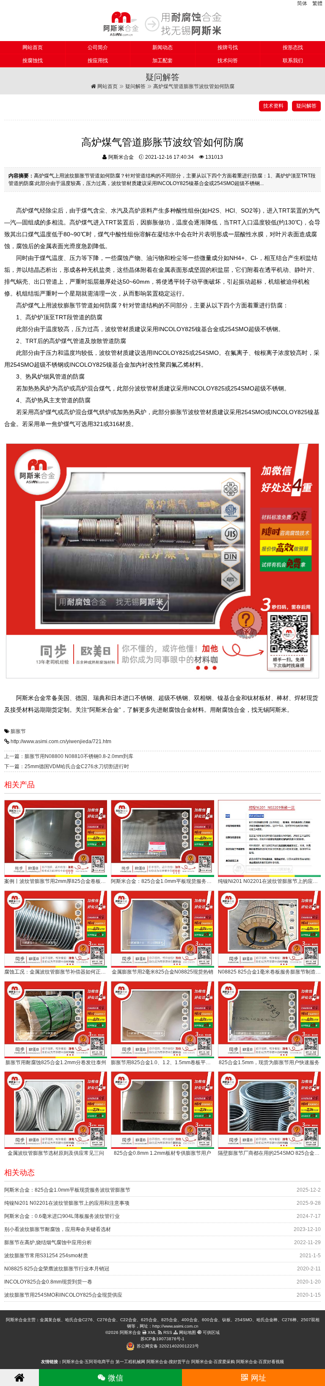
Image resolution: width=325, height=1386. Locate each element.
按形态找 (293, 47)
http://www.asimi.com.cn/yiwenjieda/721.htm (61, 741)
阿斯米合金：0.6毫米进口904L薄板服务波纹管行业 (62, 1216)
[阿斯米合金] (162, 23)
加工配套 (162, 61)
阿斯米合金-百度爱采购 (213, 1361)
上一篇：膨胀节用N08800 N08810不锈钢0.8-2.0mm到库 (68, 756)
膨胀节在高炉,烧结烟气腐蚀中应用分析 (48, 1242)
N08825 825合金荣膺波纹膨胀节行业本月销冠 (56, 1269)
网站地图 (187, 1332)
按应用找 (98, 61)
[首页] (19, 1377)
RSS (167, 1332)
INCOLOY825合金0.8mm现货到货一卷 (48, 1282)
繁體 (317, 3)
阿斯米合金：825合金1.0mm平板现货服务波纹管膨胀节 (67, 1190)
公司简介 (98, 47)
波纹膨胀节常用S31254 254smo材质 (46, 1256)
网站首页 (32, 47)
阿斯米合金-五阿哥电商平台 (88, 1361)
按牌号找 (228, 47)
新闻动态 (162, 47)
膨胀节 (18, 731)
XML (151, 1332)
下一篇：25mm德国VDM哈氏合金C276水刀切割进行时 (66, 766)
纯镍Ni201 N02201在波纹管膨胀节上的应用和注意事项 (66, 1203)
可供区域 (210, 1332)
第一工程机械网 (130, 1361)
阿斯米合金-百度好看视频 (260, 1361)
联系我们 (293, 61)
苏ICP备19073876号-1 (162, 1338)
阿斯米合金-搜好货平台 (168, 1361)
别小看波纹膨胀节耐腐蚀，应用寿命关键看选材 (57, 1229)
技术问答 (228, 61)
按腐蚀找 (32, 61)
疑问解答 (135, 86)
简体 (302, 3)
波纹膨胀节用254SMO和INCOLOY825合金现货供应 (63, 1295)
